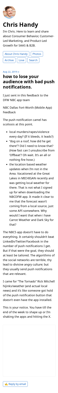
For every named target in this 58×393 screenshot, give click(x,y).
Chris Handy (20, 24)
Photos (37, 54)
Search (33, 60)
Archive (9, 60)
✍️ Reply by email (15, 384)
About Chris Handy (16, 54)
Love (21, 60)
